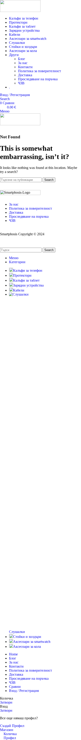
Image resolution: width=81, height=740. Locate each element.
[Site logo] (20, 11)
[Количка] (1, 128)
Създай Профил (12, 726)
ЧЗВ (21, 83)
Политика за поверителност (39, 71)
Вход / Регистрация (24, 691)
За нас (22, 63)
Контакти (25, 67)
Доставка (25, 75)
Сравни (15, 686)
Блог (21, 59)
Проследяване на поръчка (38, 79)
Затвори (6, 702)
